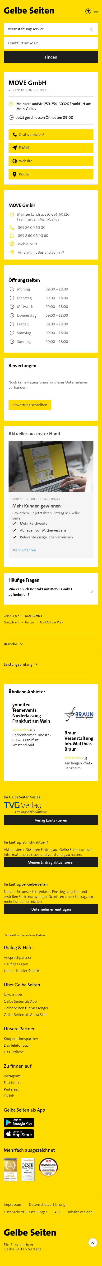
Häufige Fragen (16, 964)
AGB (57, 1212)
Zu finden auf (18, 1066)
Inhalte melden (80, 1212)
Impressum (13, 1204)
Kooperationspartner (21, 1038)
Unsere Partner (19, 1029)
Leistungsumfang (18, 664)
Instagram (12, 1076)
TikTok (9, 1096)
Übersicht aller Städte (21, 970)
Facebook (11, 1082)
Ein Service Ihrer (23, 1246)
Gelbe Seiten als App (20, 1001)
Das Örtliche (14, 1052)
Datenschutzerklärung (47, 1204)
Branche (10, 644)
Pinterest (11, 1089)
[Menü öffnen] (95, 11)
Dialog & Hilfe (18, 947)
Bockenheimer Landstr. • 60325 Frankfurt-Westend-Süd (32, 724)
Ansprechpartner (18, 957)
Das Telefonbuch (17, 1045)
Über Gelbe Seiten (22, 985)
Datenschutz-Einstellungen (26, 1212)
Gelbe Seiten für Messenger (26, 1008)
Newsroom (13, 995)
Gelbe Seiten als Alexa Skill (25, 1014)
